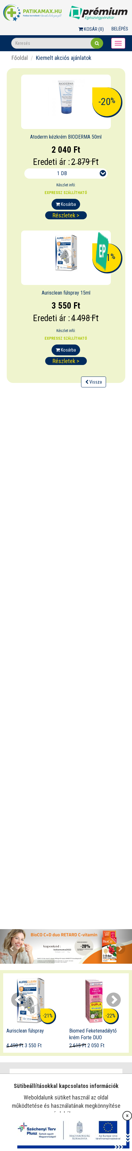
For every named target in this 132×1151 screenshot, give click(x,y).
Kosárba (68, 204)
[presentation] (18, 1000)
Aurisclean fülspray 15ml (66, 293)
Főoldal (20, 57)
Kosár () (93, 29)
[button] (10, 946)
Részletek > (66, 215)
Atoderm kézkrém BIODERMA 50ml (66, 137)
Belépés (119, 29)
